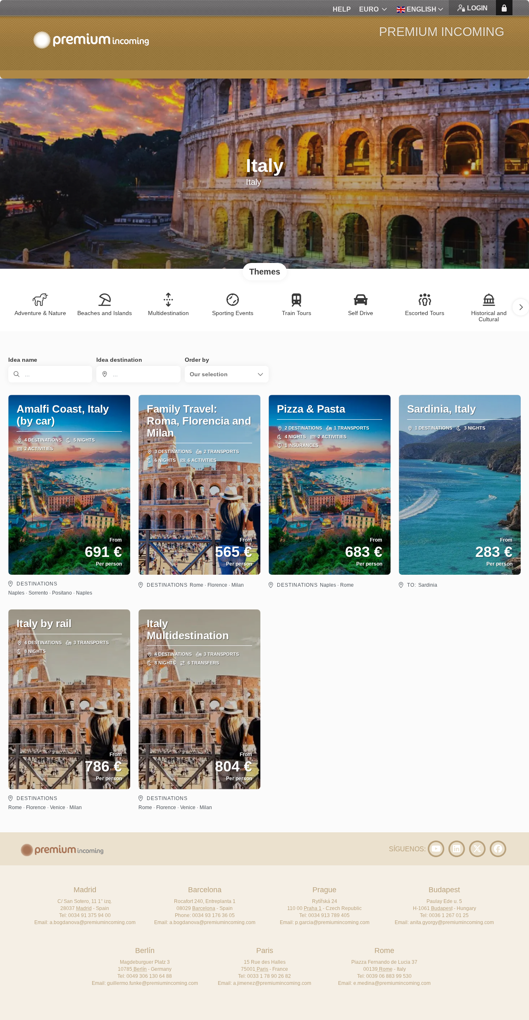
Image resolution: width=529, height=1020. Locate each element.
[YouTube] (436, 849)
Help (342, 9)
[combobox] (138, 374)
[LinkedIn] (456, 849)
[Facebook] (498, 849)
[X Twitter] (477, 849)
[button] (520, 307)
